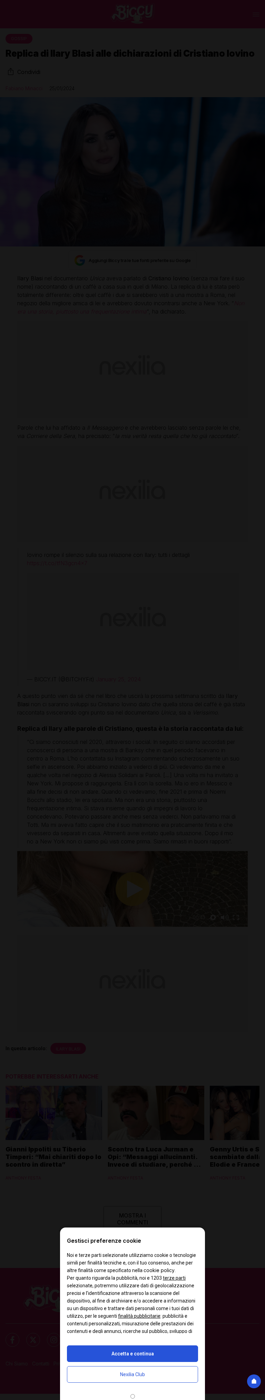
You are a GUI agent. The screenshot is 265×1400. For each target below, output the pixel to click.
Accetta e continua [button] (132, 1353)
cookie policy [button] (159, 1270)
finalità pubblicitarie (139, 1316)
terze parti (174, 1278)
